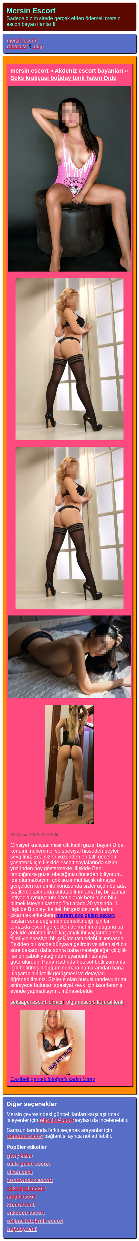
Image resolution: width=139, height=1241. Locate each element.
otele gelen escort (28, 1163)
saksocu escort (25, 1212)
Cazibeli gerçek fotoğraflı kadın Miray (52, 1079)
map (38, 46)
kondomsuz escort (29, 1180)
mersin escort (21, 40)
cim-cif (56, 1002)
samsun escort (24, 1136)
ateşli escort (21, 1196)
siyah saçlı (19, 1171)
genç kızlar (19, 1155)
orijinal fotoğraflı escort (34, 1220)
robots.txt (16, 46)
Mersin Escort (31, 10)
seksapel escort (28, 1002)
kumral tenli (110, 1002)
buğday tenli (21, 1229)
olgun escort (80, 1002)
